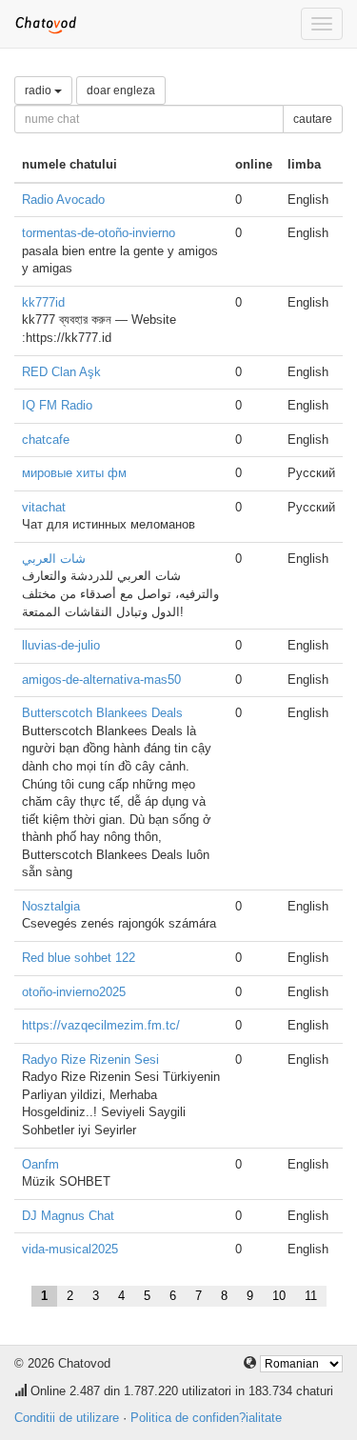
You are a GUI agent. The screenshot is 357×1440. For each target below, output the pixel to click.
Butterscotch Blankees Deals (102, 713)
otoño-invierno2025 (74, 992)
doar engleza (121, 90)
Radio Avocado (63, 199)
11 (311, 1296)
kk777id (43, 302)
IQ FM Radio (57, 405)
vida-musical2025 (70, 1249)
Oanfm (40, 1164)
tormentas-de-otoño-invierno (98, 233)
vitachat (44, 507)
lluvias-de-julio (61, 645)
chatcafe (45, 439)
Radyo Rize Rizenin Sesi (90, 1059)
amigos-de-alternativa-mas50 (101, 679)
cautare (312, 119)
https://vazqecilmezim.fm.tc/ (101, 1025)
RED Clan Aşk (61, 372)
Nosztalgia (51, 906)
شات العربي (54, 558)
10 (279, 1296)
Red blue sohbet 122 (78, 957)
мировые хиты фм (74, 473)
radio (39, 90)
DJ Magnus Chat (68, 1216)
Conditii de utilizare (66, 1417)
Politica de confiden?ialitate (206, 1417)
